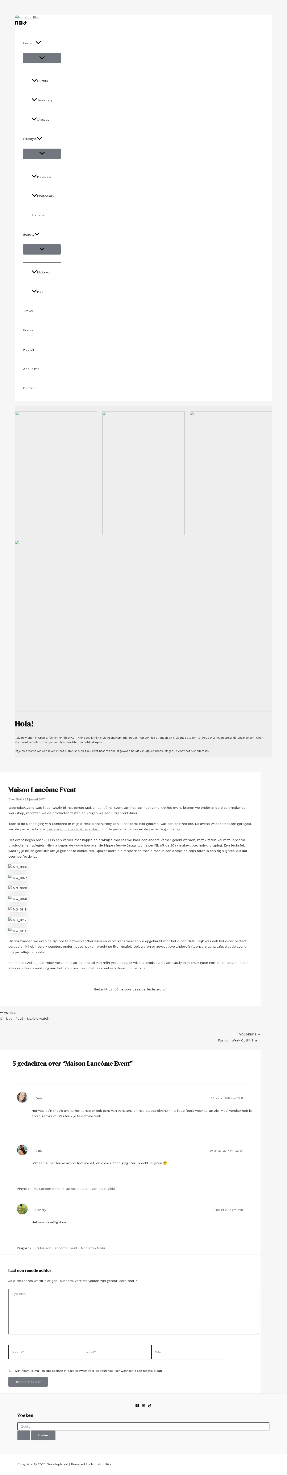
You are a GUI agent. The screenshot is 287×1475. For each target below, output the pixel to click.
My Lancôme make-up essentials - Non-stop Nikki (74, 1189)
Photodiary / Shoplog (44, 205)
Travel (28, 311)
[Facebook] (16, 24)
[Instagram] (21, 24)
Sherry (41, 1210)
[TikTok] (25, 24)
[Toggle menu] (42, 58)
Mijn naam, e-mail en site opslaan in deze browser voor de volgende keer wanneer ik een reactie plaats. (89, 1370)
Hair (40, 292)
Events (28, 330)
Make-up (44, 272)
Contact (29, 388)
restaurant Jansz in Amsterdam (73, 829)
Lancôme (105, 808)
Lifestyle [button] (30, 139)
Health (28, 349)
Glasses (43, 120)
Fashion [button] (29, 43)
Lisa (39, 1151)
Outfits (42, 81)
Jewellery (45, 100)
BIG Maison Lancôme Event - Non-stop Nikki (69, 1248)
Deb (39, 1098)
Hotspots (44, 177)
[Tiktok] (150, 1406)
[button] (38, 43)
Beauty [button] (28, 234)
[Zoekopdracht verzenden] (23, 1435)
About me (31, 369)
